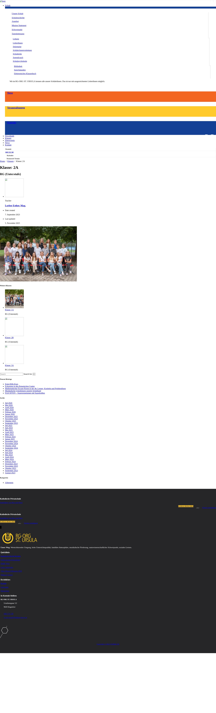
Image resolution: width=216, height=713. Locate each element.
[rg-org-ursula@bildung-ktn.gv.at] (206, 136)
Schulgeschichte (18, 18)
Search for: (28, 374)
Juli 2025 (8, 425)
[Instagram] (211, 1)
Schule (7, 5)
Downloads (9, 136)
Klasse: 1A (9, 310)
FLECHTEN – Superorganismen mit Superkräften (25, 393)
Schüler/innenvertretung (22, 50)
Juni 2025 (9, 428)
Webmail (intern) (7, 575)
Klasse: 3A (9, 365)
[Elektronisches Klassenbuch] (214, 1)
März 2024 (9, 459)
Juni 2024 (9, 452)
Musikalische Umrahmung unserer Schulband (23, 391)
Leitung (16, 39)
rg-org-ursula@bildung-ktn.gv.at (15, 617)
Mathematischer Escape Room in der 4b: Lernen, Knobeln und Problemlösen (35, 388)
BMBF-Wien (5, 564)
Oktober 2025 (10, 421)
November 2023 (11, 466)
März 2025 (9, 434)
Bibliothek (18, 66)
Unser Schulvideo (7, 567)
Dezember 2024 (11, 441)
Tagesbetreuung (18, 34)
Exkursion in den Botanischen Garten (20, 386)
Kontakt (11, 122)
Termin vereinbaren (209, 508)
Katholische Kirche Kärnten (10, 556)
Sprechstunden (20, 70)
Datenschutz (5, 591)
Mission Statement (19, 25)
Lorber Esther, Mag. (15, 205)
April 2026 (9, 407)
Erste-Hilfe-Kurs (11, 384)
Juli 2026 (8, 403)
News (10, 92)
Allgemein (9, 483)
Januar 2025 (10, 439)
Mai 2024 (9, 455)
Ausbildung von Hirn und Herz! (11, 503)
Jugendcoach (18, 57)
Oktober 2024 (10, 446)
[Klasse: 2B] (14, 335)
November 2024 (11, 443)
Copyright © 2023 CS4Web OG (108, 644)
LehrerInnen (18, 43)
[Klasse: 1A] (14, 307)
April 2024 (9, 457)
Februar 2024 (10, 462)
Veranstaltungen (16, 107)
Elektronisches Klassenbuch (25, 74)
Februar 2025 (10, 437)
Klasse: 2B (9, 338)
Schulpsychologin (20, 61)
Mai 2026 (9, 405)
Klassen (8, 138)
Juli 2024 (8, 450)
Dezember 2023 (11, 464)
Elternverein (10, 140)
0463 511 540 (9, 152)
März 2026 (9, 410)
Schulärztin (17, 54)
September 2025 (11, 423)
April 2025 (9, 432)
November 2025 (11, 419)
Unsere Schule (17, 14)
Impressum (4, 587)
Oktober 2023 (10, 468)
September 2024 (11, 448)
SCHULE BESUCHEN (185, 506)
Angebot (15, 21)
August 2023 (10, 473)
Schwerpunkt (17, 30)
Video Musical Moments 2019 (11, 571)
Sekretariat (17, 47)
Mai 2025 (9, 430)
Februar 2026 (10, 412)
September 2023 (11, 471)
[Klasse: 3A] (14, 363)
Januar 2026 (10, 414)
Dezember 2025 (11, 416)
